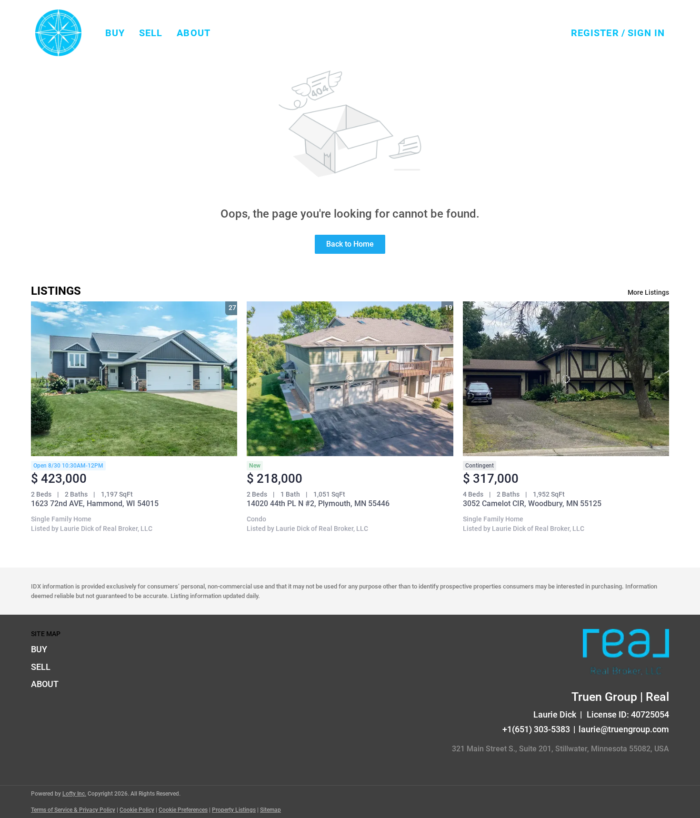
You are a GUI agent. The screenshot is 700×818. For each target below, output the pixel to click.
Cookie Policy (137, 810)
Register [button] (595, 33)
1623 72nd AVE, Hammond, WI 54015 (95, 503)
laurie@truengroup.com (624, 729)
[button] (58, 33)
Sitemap (270, 810)
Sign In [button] (646, 33)
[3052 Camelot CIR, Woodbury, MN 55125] (566, 378)
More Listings (648, 292)
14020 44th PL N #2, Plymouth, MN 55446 (318, 503)
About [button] (193, 33)
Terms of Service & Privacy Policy (73, 810)
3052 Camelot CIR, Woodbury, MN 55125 (532, 503)
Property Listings (234, 810)
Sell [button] (150, 33)
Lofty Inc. (74, 793)
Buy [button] (115, 33)
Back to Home (350, 244)
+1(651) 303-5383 (536, 729)
